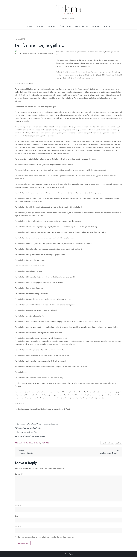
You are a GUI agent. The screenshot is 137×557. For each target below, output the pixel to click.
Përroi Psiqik (65, 26)
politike (118, 443)
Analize (39, 26)
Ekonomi (51, 26)
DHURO (107, 26)
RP (72, 554)
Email (17, 516)
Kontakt (96, 26)
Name (18, 505)
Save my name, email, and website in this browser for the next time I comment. (46, 537)
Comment (19, 474)
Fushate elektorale (107, 443)
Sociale (45, 443)
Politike (28, 443)
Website (18, 526)
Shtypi (37, 443)
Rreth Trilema (81, 26)
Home (29, 26)
